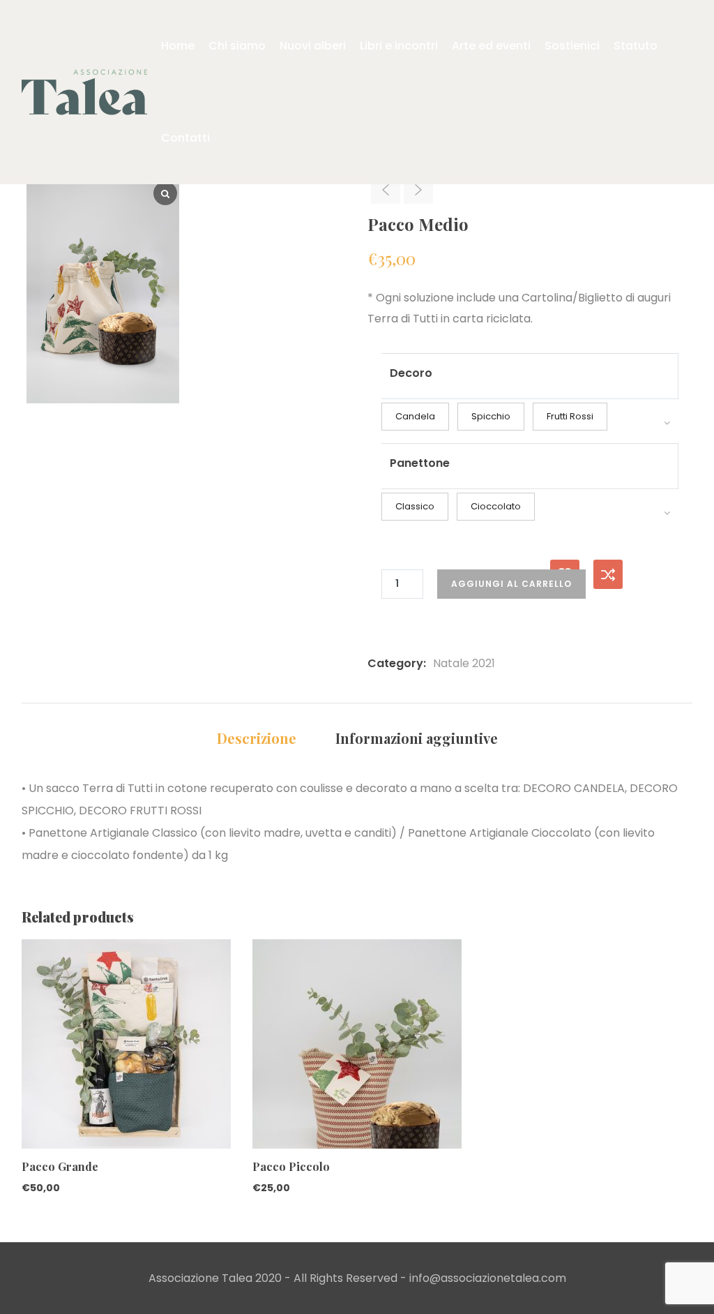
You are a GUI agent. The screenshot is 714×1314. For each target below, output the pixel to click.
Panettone (420, 463)
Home (178, 46)
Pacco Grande (60, 1166)
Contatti (185, 138)
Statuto (636, 46)
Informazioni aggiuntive (416, 738)
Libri (399, 46)
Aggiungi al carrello (511, 584)
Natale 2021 (464, 663)
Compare (608, 574)
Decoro (411, 373)
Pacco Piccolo (291, 1166)
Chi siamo (237, 46)
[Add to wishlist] (28, 1109)
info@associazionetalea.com (487, 1278)
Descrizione (256, 738)
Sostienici (572, 46)
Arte (491, 46)
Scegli (28, 1082)
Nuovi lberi (313, 46)
